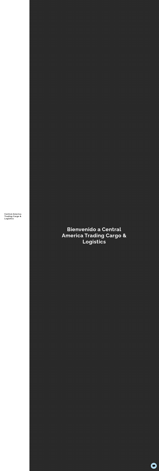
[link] (14, 219)
